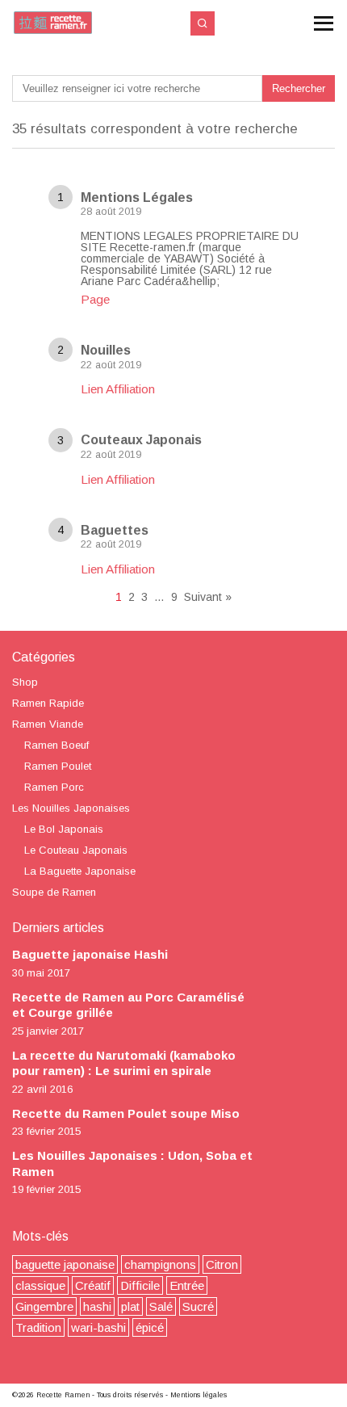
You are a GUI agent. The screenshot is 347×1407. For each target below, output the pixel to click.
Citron (222, 1264)
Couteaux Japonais (141, 440)
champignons (160, 1264)
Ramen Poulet (57, 766)
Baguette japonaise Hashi (90, 954)
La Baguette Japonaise (80, 871)
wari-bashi (98, 1327)
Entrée (186, 1285)
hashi (97, 1306)
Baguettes (114, 530)
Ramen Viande (47, 724)
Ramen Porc (54, 787)
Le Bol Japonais (63, 829)
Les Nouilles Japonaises (71, 808)
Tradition (38, 1327)
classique (40, 1285)
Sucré (198, 1306)
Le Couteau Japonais (76, 850)
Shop (25, 682)
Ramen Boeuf (56, 745)
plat (130, 1306)
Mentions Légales (137, 197)
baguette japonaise (65, 1264)
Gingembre (44, 1306)
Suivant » (208, 596)
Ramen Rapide (48, 703)
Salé (161, 1306)
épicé (150, 1327)
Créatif (93, 1285)
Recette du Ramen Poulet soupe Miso (126, 1113)
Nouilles (106, 350)
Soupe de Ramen (54, 892)
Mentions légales (198, 1395)
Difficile (140, 1285)
